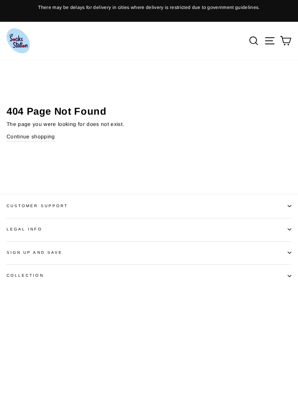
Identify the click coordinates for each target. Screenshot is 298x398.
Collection (25, 275)
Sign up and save (34, 252)
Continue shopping (31, 137)
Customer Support (37, 206)
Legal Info (24, 229)
